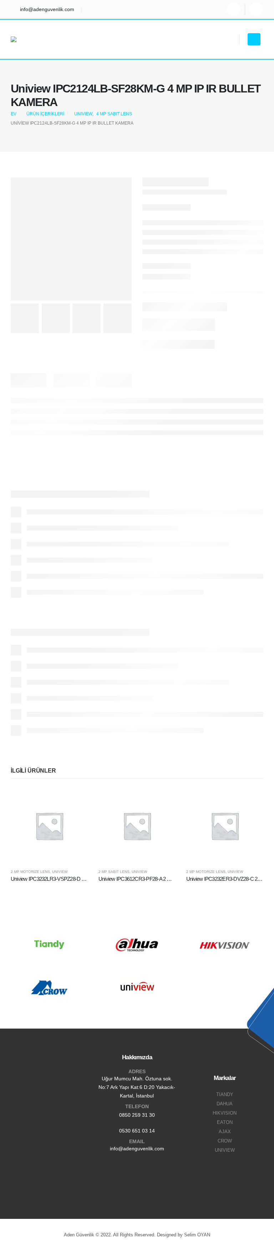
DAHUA (225, 1103)
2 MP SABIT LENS (114, 872)
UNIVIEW (59, 872)
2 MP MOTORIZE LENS (30, 872)
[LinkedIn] (256, 9)
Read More (76, 799)
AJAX (225, 1131)
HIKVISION (225, 1113)
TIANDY (224, 1094)
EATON (225, 1122)
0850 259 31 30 (137, 1115)
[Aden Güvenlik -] (30, 39)
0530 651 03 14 (137, 1131)
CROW (225, 1141)
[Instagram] (233, 9)
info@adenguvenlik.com (137, 1148)
